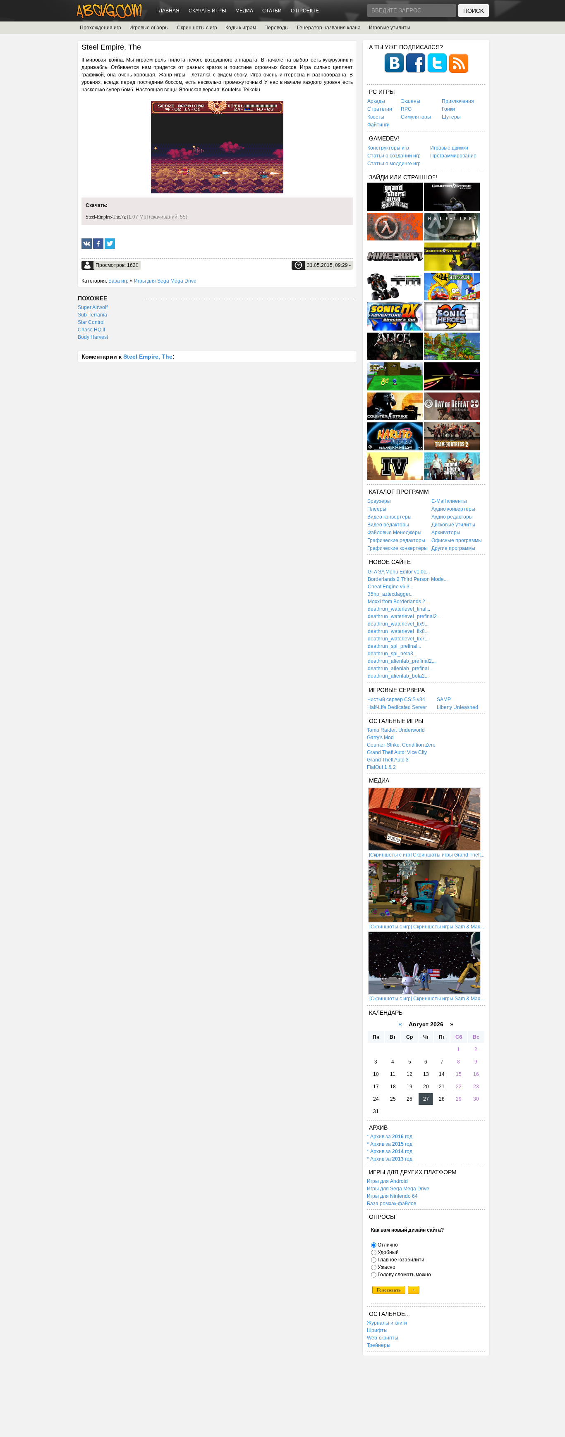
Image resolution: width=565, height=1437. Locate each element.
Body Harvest (93, 337)
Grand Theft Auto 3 (388, 760)
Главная (168, 11)
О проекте (305, 11)
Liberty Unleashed (457, 707)
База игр (118, 281)
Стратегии (379, 109)
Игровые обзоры (149, 28)
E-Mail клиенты (449, 501)
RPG (406, 109)
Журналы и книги (387, 1323)
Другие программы (453, 548)
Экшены (410, 101)
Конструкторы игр (388, 148)
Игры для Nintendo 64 (392, 1196)
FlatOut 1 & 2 (381, 767)
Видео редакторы (388, 525)
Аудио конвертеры (453, 509)
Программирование (453, 156)
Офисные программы (456, 540)
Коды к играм (240, 28)
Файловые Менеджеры (394, 532)
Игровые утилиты (389, 28)
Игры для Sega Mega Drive (165, 281)
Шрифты (377, 1330)
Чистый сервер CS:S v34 (396, 699)
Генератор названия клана (329, 28)
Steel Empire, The (147, 356)
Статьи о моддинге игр (394, 164)
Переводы (276, 28)
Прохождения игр (100, 28)
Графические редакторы (396, 540)
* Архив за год (389, 1137)
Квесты (375, 117)
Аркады (376, 101)
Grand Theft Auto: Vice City (397, 752)
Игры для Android (387, 1181)
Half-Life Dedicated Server (397, 707)
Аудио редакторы (452, 517)
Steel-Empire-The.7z (106, 217)
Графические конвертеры (397, 548)
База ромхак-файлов (391, 1203)
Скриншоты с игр (197, 28)
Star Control (91, 322)
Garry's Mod (380, 737)
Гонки (448, 109)
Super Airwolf (93, 307)
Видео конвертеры (389, 517)
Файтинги (378, 125)
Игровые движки (449, 148)
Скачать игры (207, 11)
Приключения (458, 101)
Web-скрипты (382, 1338)
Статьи (272, 11)
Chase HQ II (91, 330)
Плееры (376, 509)
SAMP (444, 699)
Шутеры (451, 117)
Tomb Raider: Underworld (396, 730)
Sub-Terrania (92, 315)
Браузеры (379, 501)
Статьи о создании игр (394, 156)
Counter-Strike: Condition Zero (401, 745)
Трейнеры (378, 1345)
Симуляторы (416, 117)
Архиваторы (445, 532)
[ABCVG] (110, 16)
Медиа (244, 11)
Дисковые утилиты (453, 525)
